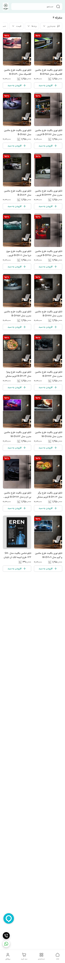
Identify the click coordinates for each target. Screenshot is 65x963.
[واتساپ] (6, 943)
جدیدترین (51, 26)
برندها (34, 26)
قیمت (18, 26)
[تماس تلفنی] (6, 935)
